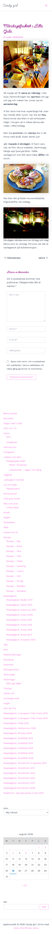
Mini (5, 649)
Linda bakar (12, 507)
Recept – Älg (13, 541)
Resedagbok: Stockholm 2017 (19, 783)
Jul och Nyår (10, 484)
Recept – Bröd (14, 546)
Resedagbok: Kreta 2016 (19, 629)
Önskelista (9, 522)
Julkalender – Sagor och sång (25, 470)
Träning (7, 688)
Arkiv (5, 808)
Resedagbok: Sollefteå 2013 (18, 738)
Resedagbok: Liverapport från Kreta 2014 (25, 718)
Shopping (8, 659)
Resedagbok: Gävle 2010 (19, 605)
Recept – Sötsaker (16, 591)
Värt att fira (9, 708)
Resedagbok (10, 596)
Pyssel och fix (10, 532)
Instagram (11, 442)
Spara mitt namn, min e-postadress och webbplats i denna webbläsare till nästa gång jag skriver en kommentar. (26, 365)
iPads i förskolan (18, 465)
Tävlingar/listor (11, 669)
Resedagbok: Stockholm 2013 (19, 773)
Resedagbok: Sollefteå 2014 (18, 743)
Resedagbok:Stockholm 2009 (19, 788)
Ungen (6, 703)
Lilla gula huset (11, 498)
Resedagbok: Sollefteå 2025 (18, 758)
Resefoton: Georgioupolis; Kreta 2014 (23, 793)
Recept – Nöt (13, 576)
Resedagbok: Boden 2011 (19, 600)
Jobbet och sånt (12, 457)
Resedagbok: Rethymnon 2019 (19, 728)
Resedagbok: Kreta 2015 (19, 624)
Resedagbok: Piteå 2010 (16, 723)
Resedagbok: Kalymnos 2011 (21, 610)
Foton (6, 433)
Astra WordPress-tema (26, 928)
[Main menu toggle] (46, 5)
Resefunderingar (12, 654)
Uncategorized (11, 698)
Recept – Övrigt (14, 581)
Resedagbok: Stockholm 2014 (19, 778)
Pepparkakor (13, 488)
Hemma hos (9, 447)
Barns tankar (10, 413)
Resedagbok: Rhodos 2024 (17, 733)
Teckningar (9, 674)
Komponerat (10, 493)
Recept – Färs (13, 551)
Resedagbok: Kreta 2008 (19, 614)
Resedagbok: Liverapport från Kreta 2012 (25, 713)
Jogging (7, 475)
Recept (7, 537)
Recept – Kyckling (16, 566)
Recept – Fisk (13, 556)
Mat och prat (10, 503)
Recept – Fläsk (14, 561)
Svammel (8, 664)
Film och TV (9, 428)
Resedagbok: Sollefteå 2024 (18, 753)
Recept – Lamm (15, 571)
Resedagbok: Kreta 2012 (19, 619)
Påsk (5, 527)
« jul (24, 885)
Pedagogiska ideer (16, 461)
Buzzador (8, 418)
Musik (6, 512)
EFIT (8, 437)
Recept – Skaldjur (16, 586)
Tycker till (8, 693)
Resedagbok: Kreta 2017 (19, 634)
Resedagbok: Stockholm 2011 (19, 768)
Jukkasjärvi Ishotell (13, 479)
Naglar (7, 517)
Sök (5, 902)
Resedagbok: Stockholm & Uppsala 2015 (24, 763)
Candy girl (10, 5)
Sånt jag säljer (13, 683)
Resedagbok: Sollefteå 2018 (18, 748)
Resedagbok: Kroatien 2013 (20, 639)
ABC (5, 644)
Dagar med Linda (12, 423)
